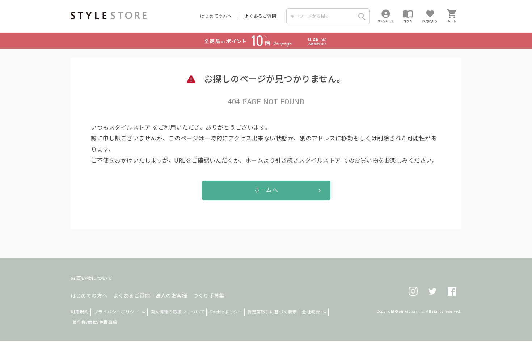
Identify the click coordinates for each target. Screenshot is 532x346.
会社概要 (311, 312)
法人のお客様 (171, 296)
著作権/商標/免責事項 (94, 322)
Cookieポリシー (226, 312)
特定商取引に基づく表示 (272, 312)
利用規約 (80, 312)
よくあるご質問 (260, 16)
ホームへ (266, 190)
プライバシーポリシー (116, 312)
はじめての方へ (216, 16)
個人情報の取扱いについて (177, 312)
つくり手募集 (208, 296)
